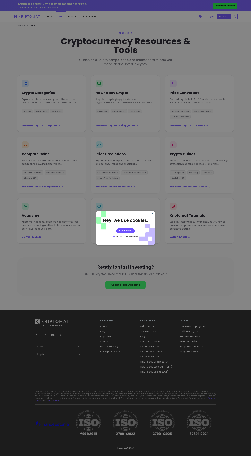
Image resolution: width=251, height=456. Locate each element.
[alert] (125, 228)
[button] (125, 236)
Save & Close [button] (125, 231)
